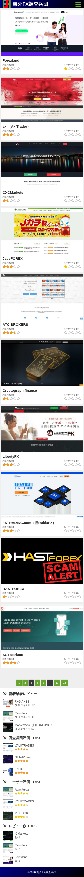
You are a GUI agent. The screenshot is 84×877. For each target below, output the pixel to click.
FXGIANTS (22, 701)
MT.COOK (21, 813)
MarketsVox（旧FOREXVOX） (35, 725)
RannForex (22, 713)
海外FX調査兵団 (30, 4)
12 (64, 682)
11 (57, 682)
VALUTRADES (24, 745)
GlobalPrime (22, 757)
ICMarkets (21, 833)
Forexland (21, 857)
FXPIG (19, 769)
